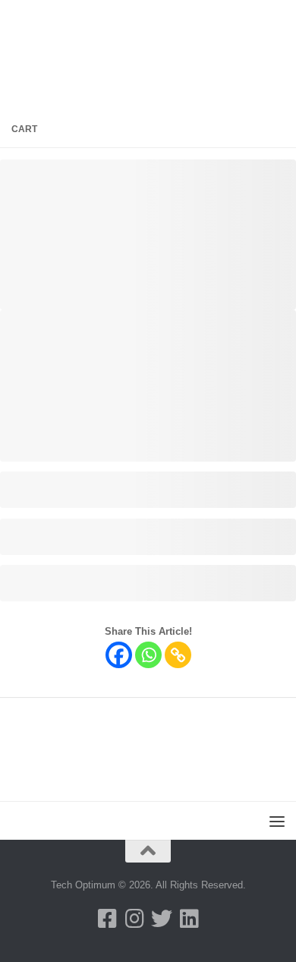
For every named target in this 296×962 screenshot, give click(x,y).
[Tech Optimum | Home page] (95, 19)
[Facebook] (118, 655)
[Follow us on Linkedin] (189, 918)
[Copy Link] (178, 655)
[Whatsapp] (148, 655)
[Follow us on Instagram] (134, 918)
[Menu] (277, 19)
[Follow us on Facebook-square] (107, 918)
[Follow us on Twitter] (161, 918)
